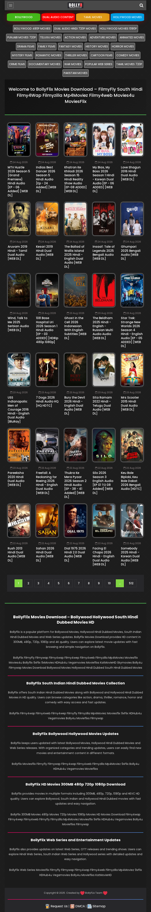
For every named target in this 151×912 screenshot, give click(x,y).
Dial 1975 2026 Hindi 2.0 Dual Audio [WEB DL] (75, 554)
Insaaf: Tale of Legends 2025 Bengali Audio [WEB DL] (104, 253)
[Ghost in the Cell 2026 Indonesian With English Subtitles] (75, 290)
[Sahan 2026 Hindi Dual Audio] (47, 520)
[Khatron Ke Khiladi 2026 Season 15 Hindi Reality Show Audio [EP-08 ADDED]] (75, 139)
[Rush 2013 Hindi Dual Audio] (19, 520)
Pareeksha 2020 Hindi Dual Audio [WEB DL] (16, 479)
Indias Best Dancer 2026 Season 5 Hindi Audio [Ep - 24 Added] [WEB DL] (46, 179)
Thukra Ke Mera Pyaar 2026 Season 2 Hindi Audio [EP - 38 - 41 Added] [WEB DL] (75, 485)
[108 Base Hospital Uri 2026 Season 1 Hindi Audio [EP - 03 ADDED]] (47, 290)
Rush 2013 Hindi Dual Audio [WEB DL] (16, 554)
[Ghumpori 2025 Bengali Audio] (132, 219)
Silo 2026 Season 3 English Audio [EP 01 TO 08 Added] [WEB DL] (103, 483)
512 (131, 583)
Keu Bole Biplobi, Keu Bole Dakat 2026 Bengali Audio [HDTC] (131, 481)
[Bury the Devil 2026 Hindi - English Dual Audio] (75, 370)
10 (109, 583)
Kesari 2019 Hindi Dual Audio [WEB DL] (44, 253)
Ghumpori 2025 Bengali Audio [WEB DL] (131, 253)
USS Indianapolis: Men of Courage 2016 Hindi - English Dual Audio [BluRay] (18, 409)
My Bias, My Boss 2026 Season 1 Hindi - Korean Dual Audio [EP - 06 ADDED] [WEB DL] (103, 179)
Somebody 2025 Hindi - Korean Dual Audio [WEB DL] (130, 556)
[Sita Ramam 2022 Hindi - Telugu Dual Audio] (104, 370)
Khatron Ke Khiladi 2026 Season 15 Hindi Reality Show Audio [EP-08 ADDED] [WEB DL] (75, 179)
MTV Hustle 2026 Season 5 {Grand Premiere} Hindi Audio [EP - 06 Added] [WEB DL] (19, 181)
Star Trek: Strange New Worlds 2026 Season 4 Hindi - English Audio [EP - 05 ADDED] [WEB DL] (132, 332)
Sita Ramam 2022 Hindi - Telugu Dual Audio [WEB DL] (102, 405)
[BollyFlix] (75, 5)
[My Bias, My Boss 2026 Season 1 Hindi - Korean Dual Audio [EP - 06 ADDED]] (104, 139)
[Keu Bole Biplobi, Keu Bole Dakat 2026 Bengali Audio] (132, 445)
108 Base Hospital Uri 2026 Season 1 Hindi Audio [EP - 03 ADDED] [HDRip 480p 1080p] (47, 330)
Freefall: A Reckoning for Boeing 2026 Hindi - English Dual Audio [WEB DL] (47, 483)
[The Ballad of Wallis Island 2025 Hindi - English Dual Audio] (75, 219)
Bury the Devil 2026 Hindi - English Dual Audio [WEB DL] (74, 405)
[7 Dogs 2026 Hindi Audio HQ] (47, 370)
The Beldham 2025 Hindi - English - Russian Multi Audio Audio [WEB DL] (103, 328)
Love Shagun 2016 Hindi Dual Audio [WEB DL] (131, 173)
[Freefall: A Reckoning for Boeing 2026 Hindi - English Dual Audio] (47, 445)
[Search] (141, 5)
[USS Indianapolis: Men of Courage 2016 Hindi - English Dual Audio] (19, 370)
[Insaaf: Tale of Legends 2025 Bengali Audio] (104, 219)
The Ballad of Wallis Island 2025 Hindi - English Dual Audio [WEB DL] (74, 257)
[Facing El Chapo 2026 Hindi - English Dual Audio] (104, 520)
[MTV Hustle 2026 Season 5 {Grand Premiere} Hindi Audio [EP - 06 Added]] (19, 139)
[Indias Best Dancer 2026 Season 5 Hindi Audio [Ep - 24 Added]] (47, 139)
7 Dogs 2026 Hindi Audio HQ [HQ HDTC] (47, 401)
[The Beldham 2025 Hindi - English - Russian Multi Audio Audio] (104, 290)
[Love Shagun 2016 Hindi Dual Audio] (132, 139)
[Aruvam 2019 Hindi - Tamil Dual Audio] (19, 219)
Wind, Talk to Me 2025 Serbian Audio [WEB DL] (18, 324)
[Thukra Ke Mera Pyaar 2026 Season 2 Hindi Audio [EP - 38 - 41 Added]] (75, 445)
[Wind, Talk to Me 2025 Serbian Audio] (19, 290)
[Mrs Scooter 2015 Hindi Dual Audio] (132, 370)
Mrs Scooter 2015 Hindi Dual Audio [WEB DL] (130, 403)
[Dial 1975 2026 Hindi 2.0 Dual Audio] (75, 520)
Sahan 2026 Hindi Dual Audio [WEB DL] (45, 554)
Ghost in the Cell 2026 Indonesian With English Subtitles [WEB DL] (75, 328)
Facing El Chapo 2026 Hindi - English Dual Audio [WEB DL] (103, 556)
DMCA (80, 906)
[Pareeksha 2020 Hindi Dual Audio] (19, 445)
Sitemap (99, 906)
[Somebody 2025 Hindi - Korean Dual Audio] (132, 520)
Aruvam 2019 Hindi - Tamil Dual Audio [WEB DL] (17, 253)
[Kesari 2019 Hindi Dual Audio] (47, 219)
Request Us (59, 906)
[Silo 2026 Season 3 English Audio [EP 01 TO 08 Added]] (104, 445)
